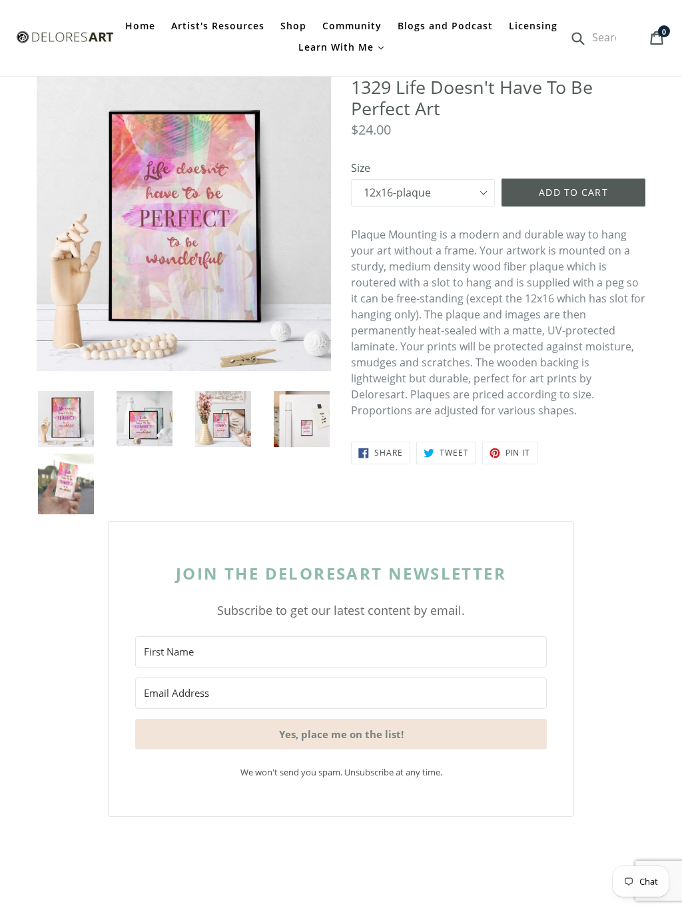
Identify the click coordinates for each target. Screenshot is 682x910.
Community (352, 25)
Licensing (533, 25)
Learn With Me (337, 47)
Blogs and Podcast (445, 25)
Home (140, 25)
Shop (293, 25)
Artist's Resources (217, 25)
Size (360, 168)
